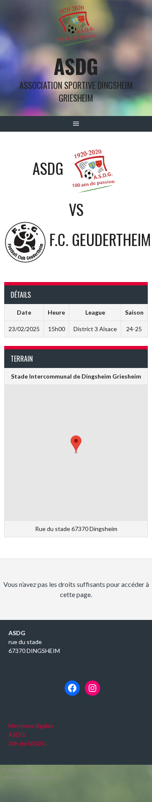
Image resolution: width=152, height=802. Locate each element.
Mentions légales (31, 725)
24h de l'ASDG (27, 743)
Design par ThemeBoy (29, 777)
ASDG (76, 66)
